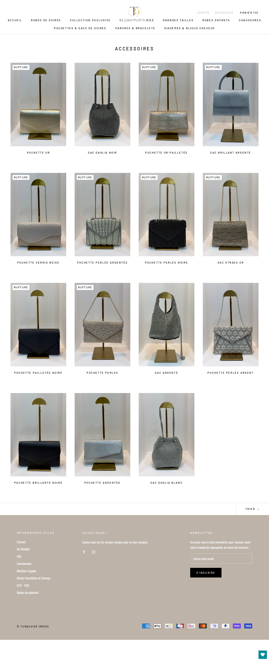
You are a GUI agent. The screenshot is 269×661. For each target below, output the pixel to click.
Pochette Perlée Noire (166, 262)
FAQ (19, 556)
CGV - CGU (23, 585)
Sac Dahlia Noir (102, 152)
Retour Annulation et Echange (33, 578)
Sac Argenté (166, 372)
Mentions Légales (26, 570)
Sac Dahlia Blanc (166, 482)
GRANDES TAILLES (178, 20)
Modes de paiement (28, 592)
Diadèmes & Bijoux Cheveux (189, 28)
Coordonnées (24, 563)
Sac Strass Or (231, 262)
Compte (203, 12)
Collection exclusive (90, 20)
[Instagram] (93, 551)
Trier (250, 509)
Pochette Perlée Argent (230, 372)
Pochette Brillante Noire (38, 482)
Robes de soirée (46, 20)
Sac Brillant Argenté (230, 152)
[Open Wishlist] (262, 655)
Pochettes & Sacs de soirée (80, 28)
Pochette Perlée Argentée (102, 262)
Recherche (224, 12)
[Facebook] (84, 551)
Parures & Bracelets (135, 28)
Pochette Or (38, 152)
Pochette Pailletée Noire (38, 372)
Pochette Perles (102, 372)
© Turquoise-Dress (33, 626)
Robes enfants (216, 20)
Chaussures (250, 20)
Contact (21, 542)
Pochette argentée (102, 482)
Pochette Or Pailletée (166, 152)
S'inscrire (205, 572)
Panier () (249, 12)
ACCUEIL (15, 20)
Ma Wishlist (23, 549)
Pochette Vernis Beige (38, 262)
